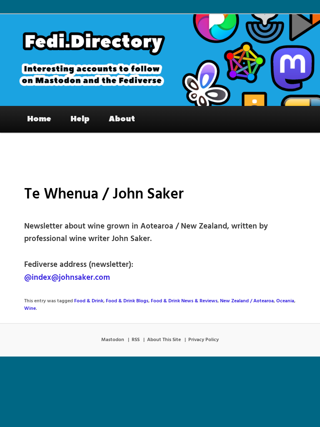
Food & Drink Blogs (127, 301)
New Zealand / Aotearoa (247, 301)
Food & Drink (88, 301)
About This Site (164, 340)
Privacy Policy (203, 340)
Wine (30, 308)
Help (80, 118)
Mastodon (112, 340)
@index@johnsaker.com (67, 277)
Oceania (285, 301)
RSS (136, 340)
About (122, 118)
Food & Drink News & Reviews (184, 301)
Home (39, 118)
